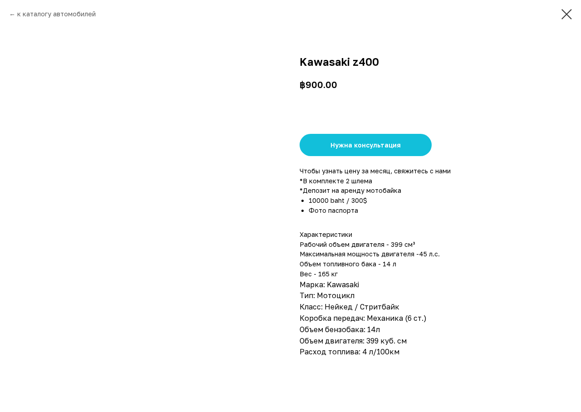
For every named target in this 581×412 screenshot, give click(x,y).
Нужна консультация (365, 145)
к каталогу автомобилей (56, 14)
